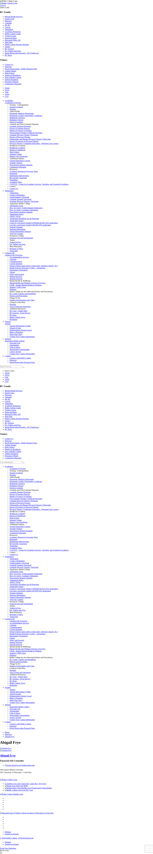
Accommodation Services (19, 623)
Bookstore (13, 539)
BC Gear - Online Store (18, 677)
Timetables (9, 29)
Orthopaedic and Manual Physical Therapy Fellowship (30, 505)
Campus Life (10, 619)
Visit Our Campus (16, 600)
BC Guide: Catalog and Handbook (23, 660)
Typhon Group (10, 36)
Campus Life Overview (18, 621)
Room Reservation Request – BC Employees (22, 53)
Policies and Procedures (18, 662)
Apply (7, 94)
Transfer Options (16, 529)
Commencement (16, 627)
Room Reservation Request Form (22, 728)
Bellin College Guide (13, 34)
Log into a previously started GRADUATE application (30, 591)
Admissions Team (16, 572)
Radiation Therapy (17, 486)
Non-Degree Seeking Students (21, 531)
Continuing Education (13, 84)
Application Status (16, 587)
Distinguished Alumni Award (21, 696)
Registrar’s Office (16, 615)
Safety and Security (17, 640)
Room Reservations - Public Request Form (21, 69)
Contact (8, 722)
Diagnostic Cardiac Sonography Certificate (26, 481)
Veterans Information (17, 595)
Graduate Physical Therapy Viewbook (24, 567)
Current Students (16, 630)
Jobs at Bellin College (13, 77)
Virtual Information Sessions (20, 597)
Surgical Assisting (16, 488)
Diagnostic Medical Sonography (22, 479)
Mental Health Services (13, 17)
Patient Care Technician (18, 522)
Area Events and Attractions (20, 672)
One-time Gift (15, 709)
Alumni (8, 687)
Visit (6, 92)
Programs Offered (11, 82)
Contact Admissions (17, 561)
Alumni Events (15, 694)
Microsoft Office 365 (13, 40)
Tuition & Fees (15, 608)
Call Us (3, 5)
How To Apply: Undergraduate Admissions (26, 574)
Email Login (9, 19)
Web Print (8, 42)
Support (8, 705)
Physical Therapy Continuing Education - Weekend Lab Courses (34, 509)
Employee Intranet (12, 834)
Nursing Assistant (16, 473)
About (7, 88)
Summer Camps (16, 520)
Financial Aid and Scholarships (21, 604)
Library (7, 47)
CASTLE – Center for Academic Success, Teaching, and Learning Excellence (39, 550)
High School (9, 73)
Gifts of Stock (15, 713)
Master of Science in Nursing (21, 496)
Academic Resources (13, 32)
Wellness (13, 655)
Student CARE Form (18, 653)
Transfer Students (16, 593)
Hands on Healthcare (13, 75)
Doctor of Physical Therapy (20, 503)
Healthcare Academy (17, 514)
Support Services (16, 645)
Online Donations (11, 80)
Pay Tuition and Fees (13, 51)
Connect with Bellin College (20, 724)
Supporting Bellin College (19, 707)
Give (6, 96)
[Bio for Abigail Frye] (5, 748)
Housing (13, 670)
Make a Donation (16, 698)
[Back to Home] (8, 3)
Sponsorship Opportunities (20, 715)
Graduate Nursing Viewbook (20, 565)
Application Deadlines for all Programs (24, 584)
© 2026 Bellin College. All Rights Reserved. (17, 838)
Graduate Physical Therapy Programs (24, 501)
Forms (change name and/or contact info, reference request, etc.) (34, 632)
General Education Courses (20, 527)
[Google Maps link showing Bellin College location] (27, 813)
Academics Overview (18, 469)
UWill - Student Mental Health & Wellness (26, 651)
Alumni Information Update (20, 692)
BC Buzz (8, 55)
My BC (8, 25)
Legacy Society (15, 718)
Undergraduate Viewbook (19, 563)
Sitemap (8, 832)
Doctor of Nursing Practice (20, 494)
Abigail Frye (8, 755)
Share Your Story (16, 700)
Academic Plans (16, 548)
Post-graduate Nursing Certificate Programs (26, 499)
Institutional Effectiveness (19, 542)
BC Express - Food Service (20, 679)
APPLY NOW (15, 582)
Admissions (9, 557)
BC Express (9, 49)
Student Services (16, 642)
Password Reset (11, 38)
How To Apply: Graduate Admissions (24, 576)
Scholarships (14, 711)
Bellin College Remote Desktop (17, 45)
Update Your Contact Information (22, 703)
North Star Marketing (8, 848)
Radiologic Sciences (17, 484)
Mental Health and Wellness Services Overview (28, 649)
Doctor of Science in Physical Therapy (24, 507)
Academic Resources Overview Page (24, 537)
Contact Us (9, 65)
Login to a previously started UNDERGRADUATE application (34, 589)
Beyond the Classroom (18, 544)
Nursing (13, 475)
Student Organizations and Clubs (22, 666)
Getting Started (10, 71)
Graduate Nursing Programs (20, 492)
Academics (9, 466)
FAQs (7, 90)
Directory (8, 21)
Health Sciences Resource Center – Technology (28, 634)
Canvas (7, 27)
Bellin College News (17, 683)
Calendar (8, 23)
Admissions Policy (17, 580)
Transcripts (14, 617)
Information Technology (19, 636)
